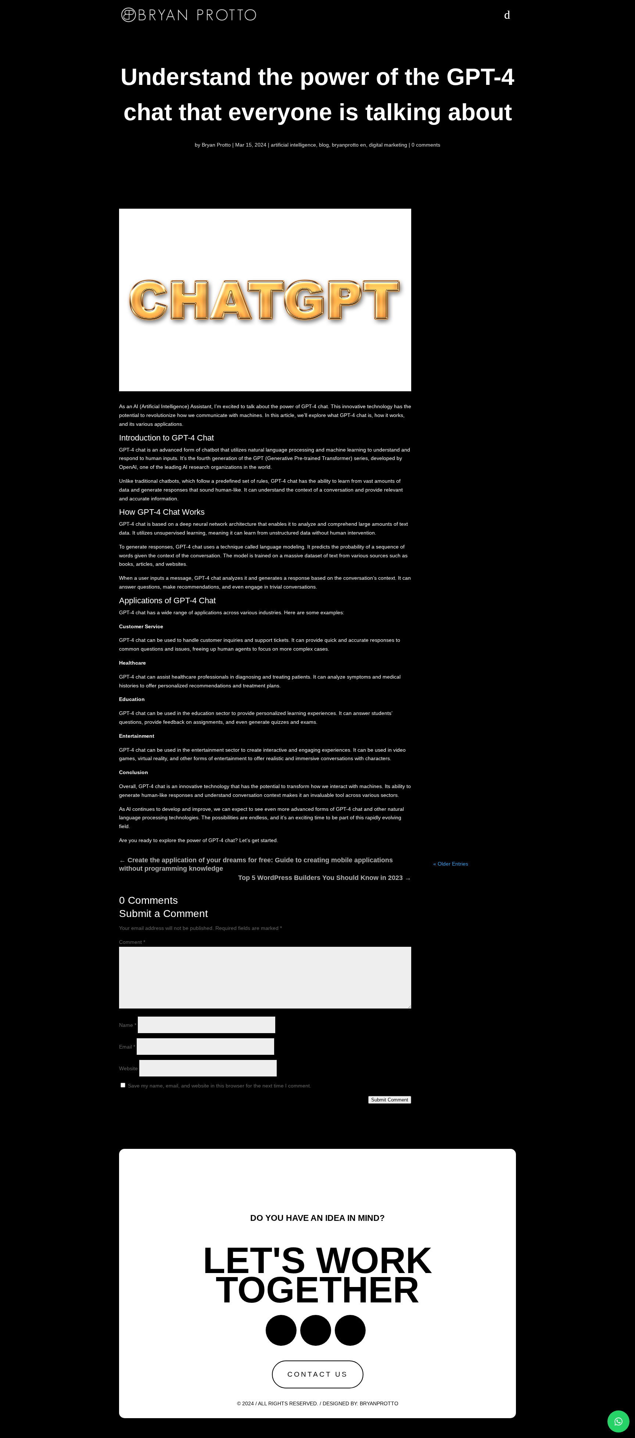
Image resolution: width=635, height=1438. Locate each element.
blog (324, 145)
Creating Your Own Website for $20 (475, 514)
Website (128, 1068)
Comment (132, 942)
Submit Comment (389, 1100)
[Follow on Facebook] (281, 1330)
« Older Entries (450, 864)
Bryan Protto (216, 145)
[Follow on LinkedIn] (350, 1330)
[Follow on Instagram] (315, 1330)
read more (474, 414)
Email (127, 1047)
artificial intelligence (293, 145)
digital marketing (388, 145)
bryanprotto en (349, 145)
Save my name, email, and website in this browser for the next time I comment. (219, 1086)
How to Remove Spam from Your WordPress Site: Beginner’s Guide (474, 288)
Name (127, 1025)
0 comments (426, 145)
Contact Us (317, 1374)
